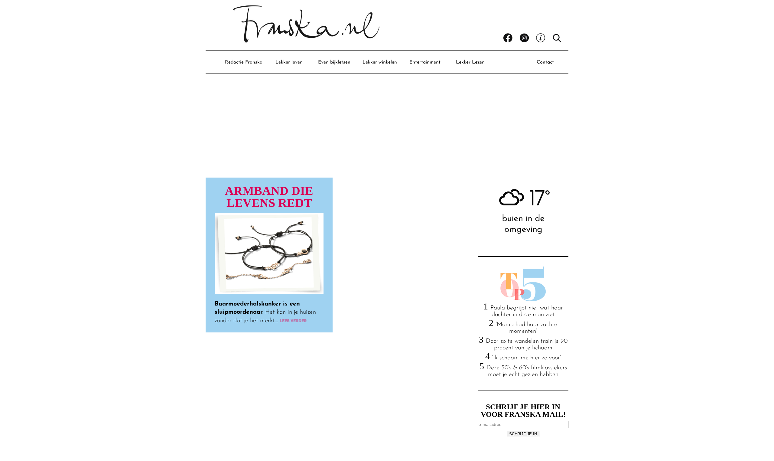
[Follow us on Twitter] (544, 38)
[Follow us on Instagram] (527, 38)
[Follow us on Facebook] (511, 38)
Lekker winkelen (380, 62)
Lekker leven (289, 62)
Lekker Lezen (470, 62)
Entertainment (425, 62)
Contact (545, 62)
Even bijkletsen (334, 62)
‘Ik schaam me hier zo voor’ (526, 358)
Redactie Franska (243, 62)
